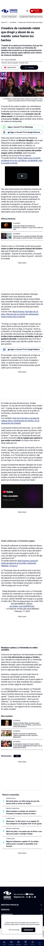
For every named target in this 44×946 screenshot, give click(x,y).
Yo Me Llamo (10, 818)
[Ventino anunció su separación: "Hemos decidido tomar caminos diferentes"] (6, 733)
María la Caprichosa (12, 808)
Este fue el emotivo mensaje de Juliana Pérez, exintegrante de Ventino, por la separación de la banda (20, 420)
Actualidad (13, 22)
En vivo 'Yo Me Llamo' (9, 16)
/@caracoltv (11, 67)
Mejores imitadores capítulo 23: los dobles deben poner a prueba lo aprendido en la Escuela (22, 843)
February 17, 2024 (22, 611)
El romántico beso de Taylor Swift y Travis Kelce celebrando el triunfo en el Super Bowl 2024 (27, 745)
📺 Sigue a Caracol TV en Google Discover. (24, 132)
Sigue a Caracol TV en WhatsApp (20, 127)
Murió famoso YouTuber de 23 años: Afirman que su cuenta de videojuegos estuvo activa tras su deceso (20, 314)
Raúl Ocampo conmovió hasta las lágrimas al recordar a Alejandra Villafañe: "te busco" (19, 563)
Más (40, 944)
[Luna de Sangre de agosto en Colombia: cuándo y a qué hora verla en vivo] (6, 225)
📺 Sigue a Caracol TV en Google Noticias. (24, 349)
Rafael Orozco (11, 798)
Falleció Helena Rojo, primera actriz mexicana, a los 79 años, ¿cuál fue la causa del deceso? (27, 725)
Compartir (31, 67)
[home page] (9, 11)
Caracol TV (4, 22)
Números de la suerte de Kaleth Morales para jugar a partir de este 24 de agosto (28, 237)
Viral (17, 756)
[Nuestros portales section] (41, 905)
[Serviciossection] (41, 910)
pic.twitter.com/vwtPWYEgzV (22, 606)
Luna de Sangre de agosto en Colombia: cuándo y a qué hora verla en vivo (28, 227)
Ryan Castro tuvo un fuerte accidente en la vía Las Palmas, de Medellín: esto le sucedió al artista (21, 160)
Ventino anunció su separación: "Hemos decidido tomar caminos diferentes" (25, 735)
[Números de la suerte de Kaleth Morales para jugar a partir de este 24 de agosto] (6, 236)
